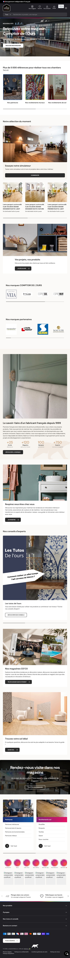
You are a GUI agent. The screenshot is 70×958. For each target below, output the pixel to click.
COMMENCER (35, 175)
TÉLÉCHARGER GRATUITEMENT (17, 682)
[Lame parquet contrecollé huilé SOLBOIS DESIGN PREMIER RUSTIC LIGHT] (57, 192)
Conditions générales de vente (39, 952)
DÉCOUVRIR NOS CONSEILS (16, 615)
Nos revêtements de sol (57, 103)
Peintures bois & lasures (13, 828)
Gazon (41, 836)
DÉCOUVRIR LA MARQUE (13, 452)
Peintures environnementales (15, 832)
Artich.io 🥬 (27, 949)
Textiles (41, 832)
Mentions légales (7, 952)
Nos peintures (12, 103)
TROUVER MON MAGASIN (13, 45)
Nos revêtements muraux (35, 103)
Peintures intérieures (12, 824)
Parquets (42, 828)
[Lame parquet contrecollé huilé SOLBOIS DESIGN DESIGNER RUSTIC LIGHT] (12, 192)
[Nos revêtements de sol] (57, 87)
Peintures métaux (11, 836)
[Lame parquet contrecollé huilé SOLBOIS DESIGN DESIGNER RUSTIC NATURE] (35, 192)
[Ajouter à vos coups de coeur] (20, 184)
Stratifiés (42, 824)
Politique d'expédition (8, 953)
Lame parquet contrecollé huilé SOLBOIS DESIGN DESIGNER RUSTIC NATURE (34, 207)
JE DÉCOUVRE (21, 268)
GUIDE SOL (11, 750)
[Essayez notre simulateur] (35, 144)
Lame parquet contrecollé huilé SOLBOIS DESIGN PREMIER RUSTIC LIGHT (57, 207)
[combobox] (35, 14)
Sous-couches (43, 839)
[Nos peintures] (12, 87)
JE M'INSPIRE (11, 520)
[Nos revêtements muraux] (34, 87)
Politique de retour (55, 952)
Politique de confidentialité (21, 952)
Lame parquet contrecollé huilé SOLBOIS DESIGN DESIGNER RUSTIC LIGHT (12, 207)
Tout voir (6, 70)
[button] (54, 8)
